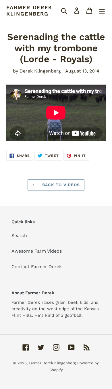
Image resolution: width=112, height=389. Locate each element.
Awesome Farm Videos (36, 251)
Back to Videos (60, 184)
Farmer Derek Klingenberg (29, 10)
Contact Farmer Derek (36, 266)
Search (19, 235)
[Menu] (102, 10)
